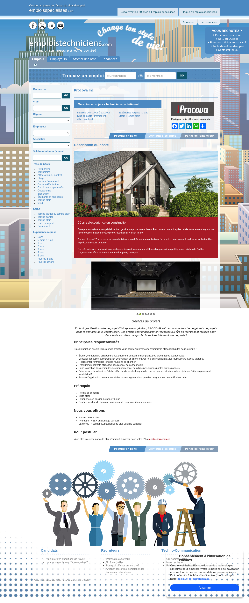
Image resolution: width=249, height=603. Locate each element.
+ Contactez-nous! (227, 49)
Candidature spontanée (50, 187)
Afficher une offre (84, 59)
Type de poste (41, 163)
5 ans (41, 255)
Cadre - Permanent (48, 181)
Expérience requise (44, 232)
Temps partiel (45, 217)
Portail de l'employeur (199, 135)
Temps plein (44, 200)
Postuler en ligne (125, 135)
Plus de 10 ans (46, 262)
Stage (41, 178)
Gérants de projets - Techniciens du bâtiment (108, 104)
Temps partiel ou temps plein (54, 213)
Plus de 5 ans (45, 258)
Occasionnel (45, 190)
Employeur (39, 126)
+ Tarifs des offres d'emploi (227, 46)
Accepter (205, 587)
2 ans (41, 246)
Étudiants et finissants (50, 197)
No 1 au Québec (115, 562)
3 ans (41, 249)
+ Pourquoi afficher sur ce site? (227, 42)
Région (37, 114)
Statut (36, 208)
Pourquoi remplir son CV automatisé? (67, 562)
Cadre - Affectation (48, 184)
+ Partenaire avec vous (227, 35)
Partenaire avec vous (118, 558)
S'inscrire (189, 22)
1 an (40, 243)
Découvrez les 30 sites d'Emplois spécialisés (147, 11)
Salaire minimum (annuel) (48, 151)
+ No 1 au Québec (227, 38)
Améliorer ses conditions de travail (65, 558)
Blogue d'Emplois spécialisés (199, 11)
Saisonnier (43, 193)
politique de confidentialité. (193, 578)
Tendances (109, 59)
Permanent (44, 169)
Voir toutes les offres (162, 135)
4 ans (41, 252)
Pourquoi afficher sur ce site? (122, 565)
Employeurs (58, 59)
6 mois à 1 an (45, 240)
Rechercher (40, 89)
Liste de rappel (46, 223)
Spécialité (39, 139)
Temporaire (44, 172)
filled (40, 203)
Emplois (38, 59)
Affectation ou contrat (50, 175)
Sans (40, 237)
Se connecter (209, 22)
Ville (140, 75)
